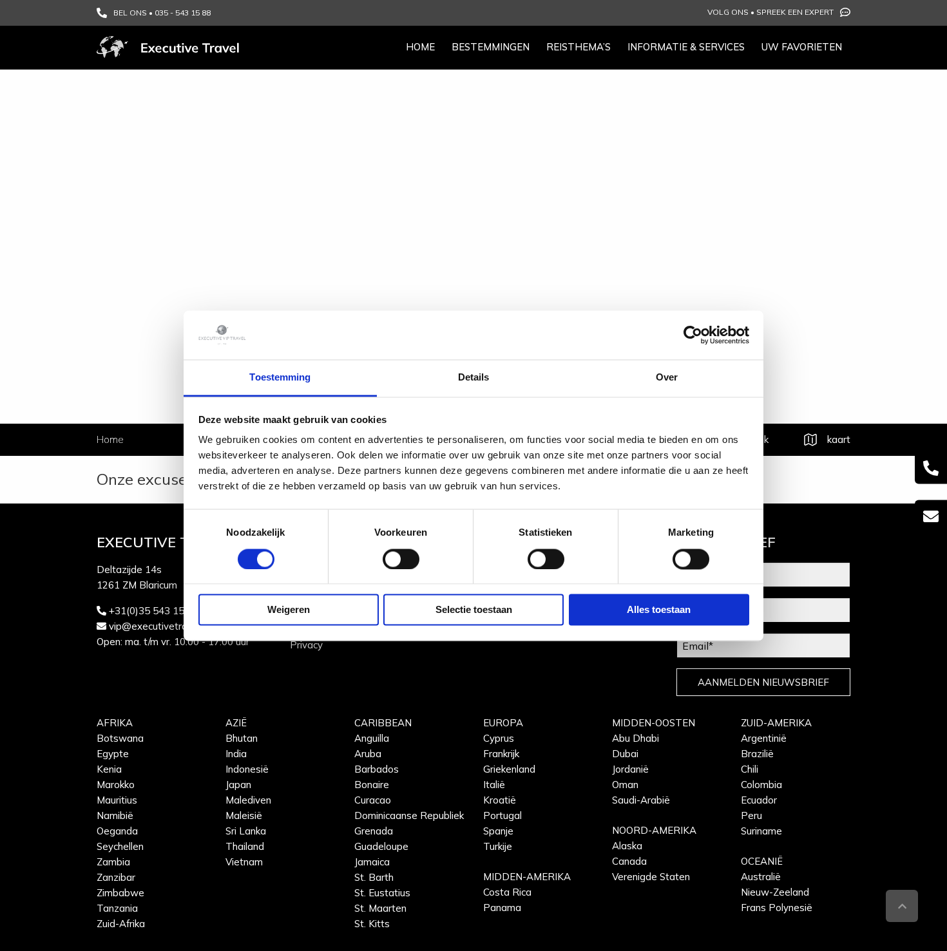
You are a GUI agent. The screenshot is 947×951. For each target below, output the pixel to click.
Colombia (761, 784)
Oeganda (117, 831)
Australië (761, 877)
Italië (494, 784)
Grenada (373, 831)
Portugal (502, 815)
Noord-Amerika (654, 830)
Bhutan (241, 738)
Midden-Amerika (527, 877)
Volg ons (728, 12)
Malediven (248, 800)
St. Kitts (372, 924)
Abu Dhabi (635, 738)
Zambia (113, 862)
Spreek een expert (795, 12)
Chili (749, 769)
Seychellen (120, 846)
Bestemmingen (491, 47)
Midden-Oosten (653, 723)
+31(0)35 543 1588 (152, 611)
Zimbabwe (120, 893)
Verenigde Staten (651, 877)
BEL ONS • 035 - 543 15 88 (162, 12)
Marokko (116, 784)
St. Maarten (380, 908)
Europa (503, 723)
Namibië (115, 815)
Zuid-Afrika (121, 924)
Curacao (372, 800)
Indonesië (247, 769)
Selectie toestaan (473, 610)
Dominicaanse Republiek (409, 815)
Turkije (497, 846)
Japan (238, 784)
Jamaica (372, 862)
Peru (751, 815)
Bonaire (371, 784)
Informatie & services (686, 47)
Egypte (113, 754)
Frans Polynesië (776, 907)
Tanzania (117, 908)
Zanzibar (116, 877)
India (236, 754)
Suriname (761, 831)
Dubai (625, 754)
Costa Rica (507, 892)
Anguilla (371, 738)
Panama (502, 907)
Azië (236, 723)
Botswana (120, 738)
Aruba (367, 754)
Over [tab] (667, 377)
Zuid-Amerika (776, 723)
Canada (629, 861)
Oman (625, 784)
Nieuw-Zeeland (775, 892)
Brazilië (757, 754)
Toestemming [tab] (280, 377)
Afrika (115, 723)
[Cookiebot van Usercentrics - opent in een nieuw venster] (692, 334)
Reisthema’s (578, 47)
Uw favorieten (801, 47)
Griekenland (509, 769)
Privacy (306, 645)
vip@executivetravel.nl (159, 626)
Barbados (376, 769)
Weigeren (288, 610)
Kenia (109, 769)
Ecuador (759, 800)
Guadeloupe (381, 846)
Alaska (627, 846)
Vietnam (244, 862)
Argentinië (764, 738)
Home (420, 47)
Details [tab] (474, 377)
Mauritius (117, 800)
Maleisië (243, 815)
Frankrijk (501, 754)
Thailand (244, 846)
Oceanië (762, 861)
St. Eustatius (382, 893)
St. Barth (374, 877)
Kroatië (499, 800)
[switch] (401, 559)
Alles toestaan (659, 610)
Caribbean (383, 723)
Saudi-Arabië (641, 800)
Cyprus (498, 738)
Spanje (498, 831)
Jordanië (630, 769)
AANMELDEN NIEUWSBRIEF (763, 682)
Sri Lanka (245, 831)
